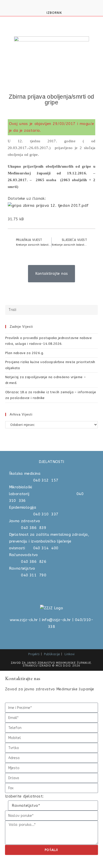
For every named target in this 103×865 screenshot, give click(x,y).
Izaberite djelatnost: (24, 796)
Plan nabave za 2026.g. (24, 353)
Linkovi (69, 654)
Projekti (34, 654)
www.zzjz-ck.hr (24, 620)
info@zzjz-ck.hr (56, 620)
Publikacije (52, 654)
